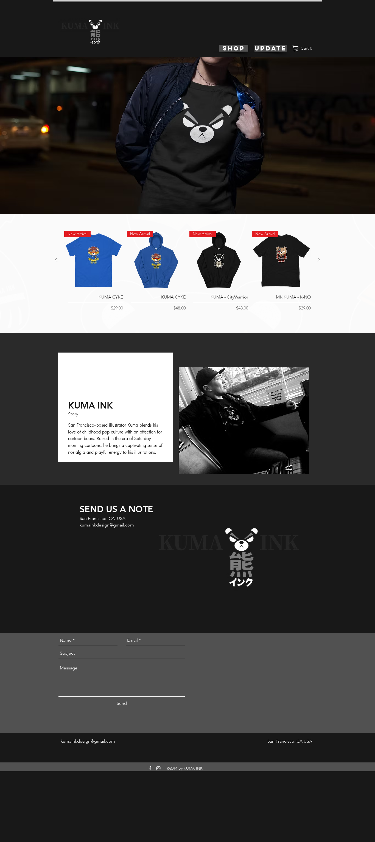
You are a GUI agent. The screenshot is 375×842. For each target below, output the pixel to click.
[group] (187, 274)
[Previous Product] (56, 260)
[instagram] (158, 768)
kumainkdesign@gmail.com (107, 525)
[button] (304, 48)
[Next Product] (318, 260)
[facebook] (150, 768)
